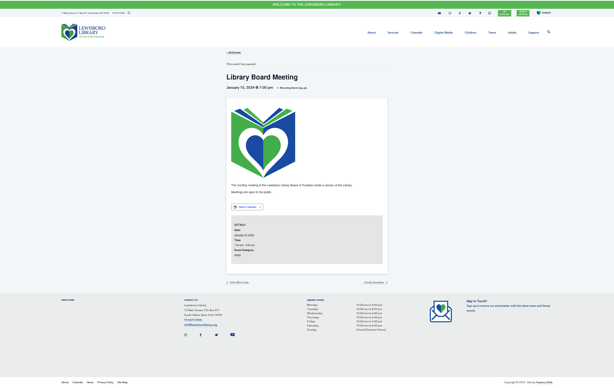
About (65, 382)
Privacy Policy (105, 382)
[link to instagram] (191, 335)
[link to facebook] (207, 335)
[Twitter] (468, 14)
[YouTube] (440, 14)
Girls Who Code (239, 282)
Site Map (122, 382)
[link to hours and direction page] (128, 13)
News (90, 382)
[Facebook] (459, 14)
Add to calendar (247, 206)
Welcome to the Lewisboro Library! (307, 4)
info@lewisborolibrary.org (200, 325)
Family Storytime (374, 282)
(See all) (302, 88)
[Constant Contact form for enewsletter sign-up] (490, 14)
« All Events (233, 52)
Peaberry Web (544, 382)
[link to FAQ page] (481, 14)
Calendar (77, 382)
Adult (237, 255)
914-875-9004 (193, 320)
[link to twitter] (222, 335)
